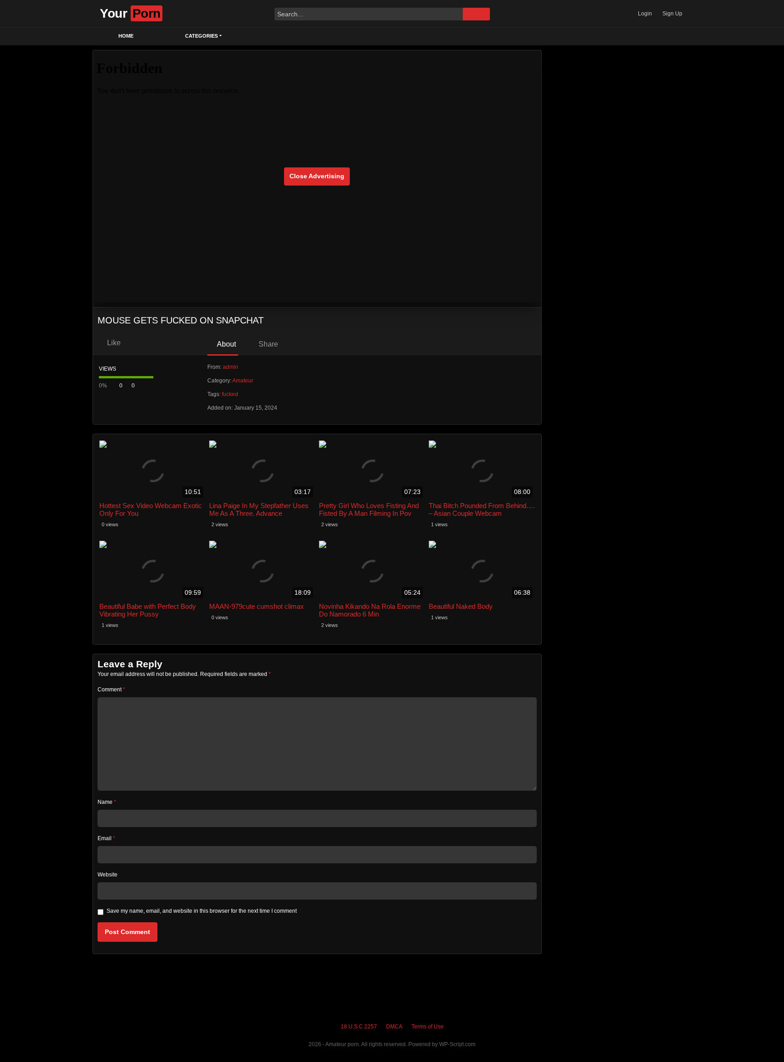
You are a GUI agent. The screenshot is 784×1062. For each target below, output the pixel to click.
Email (106, 838)
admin (230, 367)
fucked (230, 394)
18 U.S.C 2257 (359, 1026)
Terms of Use (428, 1026)
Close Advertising (316, 176)
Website (108, 874)
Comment (111, 689)
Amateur (242, 380)
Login (645, 13)
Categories (201, 36)
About (226, 344)
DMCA (394, 1026)
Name (107, 802)
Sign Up (672, 13)
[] (476, 14)
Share (267, 344)
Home (125, 36)
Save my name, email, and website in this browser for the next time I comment (202, 911)
